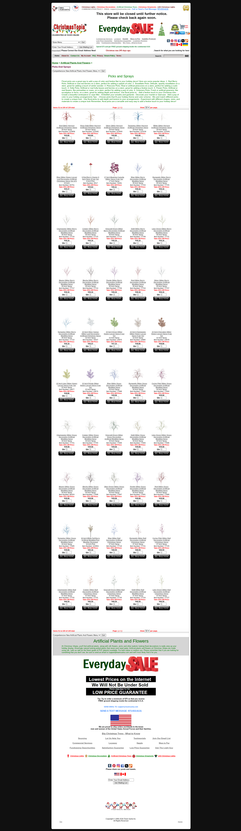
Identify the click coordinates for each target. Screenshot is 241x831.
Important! (56, 50)
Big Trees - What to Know (132, 43)
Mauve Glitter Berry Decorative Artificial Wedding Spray (67, 282)
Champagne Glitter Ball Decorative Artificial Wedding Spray (67, 592)
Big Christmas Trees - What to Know (121, 733)
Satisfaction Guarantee (122, 41)
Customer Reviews (140, 41)
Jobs (98, 43)
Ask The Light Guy (164, 748)
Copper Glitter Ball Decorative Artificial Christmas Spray (90, 592)
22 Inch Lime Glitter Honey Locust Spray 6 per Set (66, 385)
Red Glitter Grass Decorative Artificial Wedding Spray (162, 489)
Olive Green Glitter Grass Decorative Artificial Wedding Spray (114, 489)
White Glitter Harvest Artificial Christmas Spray (161, 127)
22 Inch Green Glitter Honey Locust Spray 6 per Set (114, 334)
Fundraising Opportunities (111, 43)
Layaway (117, 39)
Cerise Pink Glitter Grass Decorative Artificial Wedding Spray (162, 385)
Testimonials (140, 738)
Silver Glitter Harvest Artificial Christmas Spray (114, 127)
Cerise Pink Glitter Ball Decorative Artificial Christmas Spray (162, 540)
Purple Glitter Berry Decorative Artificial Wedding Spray (114, 282)
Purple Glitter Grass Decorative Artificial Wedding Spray (138, 489)
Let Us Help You (112, 738)
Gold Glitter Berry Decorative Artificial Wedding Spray (138, 231)
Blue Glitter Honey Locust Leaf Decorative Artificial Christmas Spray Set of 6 (67, 179)
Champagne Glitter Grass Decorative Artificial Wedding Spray (67, 437)
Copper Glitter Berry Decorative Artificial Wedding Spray (90, 231)
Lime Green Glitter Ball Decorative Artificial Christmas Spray (162, 592)
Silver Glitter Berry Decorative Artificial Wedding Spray (162, 282)
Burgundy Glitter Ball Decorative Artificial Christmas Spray (138, 540)
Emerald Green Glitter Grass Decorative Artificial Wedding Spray (114, 437)
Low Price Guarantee (104, 41)
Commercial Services (104, 39)
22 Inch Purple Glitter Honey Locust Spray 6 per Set (90, 385)
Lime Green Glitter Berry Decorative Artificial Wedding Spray (161, 231)
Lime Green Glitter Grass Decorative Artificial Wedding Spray (162, 437)
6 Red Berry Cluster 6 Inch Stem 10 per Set (90, 178)
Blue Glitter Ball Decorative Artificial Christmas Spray (114, 540)
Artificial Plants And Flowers (75, 63)
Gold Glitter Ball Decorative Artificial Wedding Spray (138, 592)
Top (60, 822)
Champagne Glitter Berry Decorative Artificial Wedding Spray (67, 231)
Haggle (140, 743)
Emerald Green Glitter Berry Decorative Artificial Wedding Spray (114, 231)
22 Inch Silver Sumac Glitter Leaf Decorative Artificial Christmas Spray (90, 334)
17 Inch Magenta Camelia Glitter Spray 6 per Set (114, 178)
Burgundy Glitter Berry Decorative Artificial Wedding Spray (162, 179)
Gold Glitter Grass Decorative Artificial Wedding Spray (138, 437)
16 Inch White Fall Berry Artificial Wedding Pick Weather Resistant (90, 540)
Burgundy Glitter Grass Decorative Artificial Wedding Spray (138, 385)
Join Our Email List (161, 738)
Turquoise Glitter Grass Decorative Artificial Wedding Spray (67, 540)
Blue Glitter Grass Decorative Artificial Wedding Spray (114, 385)
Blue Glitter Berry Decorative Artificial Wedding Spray (138, 179)
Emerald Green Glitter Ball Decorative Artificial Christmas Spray (114, 592)
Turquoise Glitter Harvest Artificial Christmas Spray (138, 127)
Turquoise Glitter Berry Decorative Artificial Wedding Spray (67, 334)
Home (55, 63)
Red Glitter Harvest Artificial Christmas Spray (66, 127)
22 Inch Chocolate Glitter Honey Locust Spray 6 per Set (161, 334)
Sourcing (82, 738)
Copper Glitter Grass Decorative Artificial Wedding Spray (90, 437)
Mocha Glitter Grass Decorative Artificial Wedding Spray (90, 489)
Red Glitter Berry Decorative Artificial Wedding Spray (138, 282)
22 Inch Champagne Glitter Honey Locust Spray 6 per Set (138, 334)
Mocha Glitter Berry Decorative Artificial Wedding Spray (90, 282)
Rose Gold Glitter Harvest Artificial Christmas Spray (90, 127)
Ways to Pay (164, 743)
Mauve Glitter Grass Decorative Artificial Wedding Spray (67, 489)
